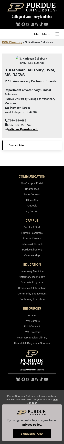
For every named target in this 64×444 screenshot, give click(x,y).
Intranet (32, 315)
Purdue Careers (32, 238)
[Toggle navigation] (57, 34)
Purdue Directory (32, 249)
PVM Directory (12, 42)
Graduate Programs (32, 282)
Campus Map (32, 255)
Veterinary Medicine (32, 271)
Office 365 (32, 200)
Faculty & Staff (32, 227)
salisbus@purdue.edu (23, 129)
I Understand (32, 433)
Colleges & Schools (32, 244)
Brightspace (32, 189)
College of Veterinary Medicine (32, 16)
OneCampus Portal (32, 183)
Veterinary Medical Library (32, 337)
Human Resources (32, 233)
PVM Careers (32, 321)
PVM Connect (32, 326)
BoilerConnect (32, 194)
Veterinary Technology (32, 277)
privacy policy (31, 424)
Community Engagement (32, 293)
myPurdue (32, 211)
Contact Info (16, 145)
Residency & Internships (32, 288)
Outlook (32, 205)
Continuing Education (32, 299)
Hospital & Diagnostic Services (32, 343)
